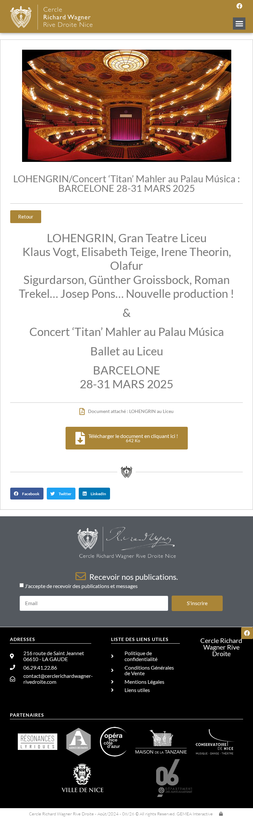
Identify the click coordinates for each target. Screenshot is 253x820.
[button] (239, 23)
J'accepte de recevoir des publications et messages (81, 586)
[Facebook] (239, 6)
